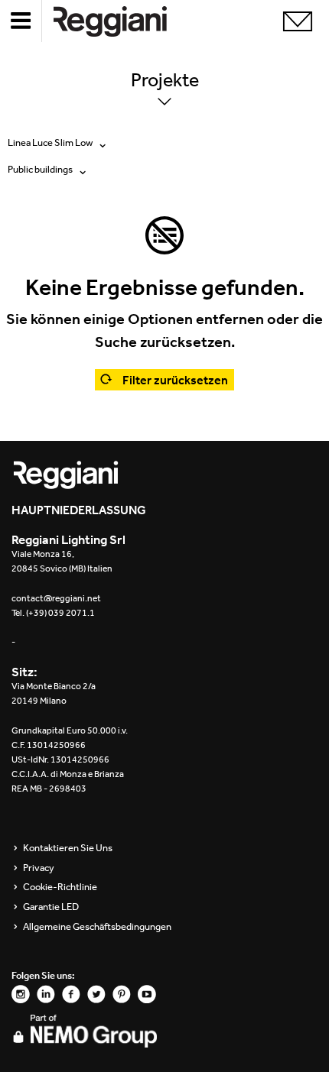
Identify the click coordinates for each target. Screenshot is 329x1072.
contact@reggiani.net (56, 598)
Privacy (38, 868)
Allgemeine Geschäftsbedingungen (97, 927)
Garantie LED (51, 907)
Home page (122, 21)
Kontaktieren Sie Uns (67, 848)
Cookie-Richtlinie (60, 887)
